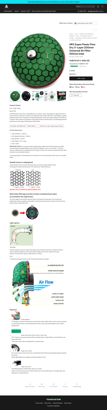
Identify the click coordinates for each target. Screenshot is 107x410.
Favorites (65, 386)
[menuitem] (94, 30)
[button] (6, 6)
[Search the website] (93, 6)
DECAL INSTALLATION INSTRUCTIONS (44, 11)
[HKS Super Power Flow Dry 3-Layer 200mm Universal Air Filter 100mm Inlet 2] (39, 96)
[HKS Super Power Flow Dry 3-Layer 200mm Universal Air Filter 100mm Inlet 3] (52, 96)
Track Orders (53, 386)
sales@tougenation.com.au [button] (95, 11)
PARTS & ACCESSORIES (86, 34)
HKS (77, 36)
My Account (41, 386)
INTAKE (71, 38)
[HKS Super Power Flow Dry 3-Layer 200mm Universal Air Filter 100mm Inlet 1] (26, 96)
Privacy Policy (39, 403)
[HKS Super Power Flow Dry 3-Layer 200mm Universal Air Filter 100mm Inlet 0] (15, 96)
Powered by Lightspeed (53, 405)
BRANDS (71, 36)
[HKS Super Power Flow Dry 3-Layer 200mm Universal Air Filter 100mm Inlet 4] (61, 96)
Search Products (30, 386)
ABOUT (17, 11)
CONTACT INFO (25, 11)
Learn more (82, 66)
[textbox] (84, 23)
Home (71, 34)
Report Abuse (67, 403)
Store (76, 34)
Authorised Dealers (58, 403)
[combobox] (85, 23)
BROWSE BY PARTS (86, 36)
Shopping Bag (77, 386)
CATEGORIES (8, 11)
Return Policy (47, 403)
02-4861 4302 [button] (82, 11)
